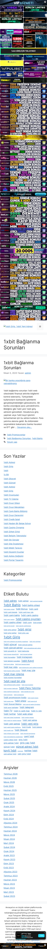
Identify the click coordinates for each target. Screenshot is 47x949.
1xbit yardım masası (27, 717)
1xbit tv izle (36, 711)
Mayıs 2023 (9, 884)
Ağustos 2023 (10, 872)
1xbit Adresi (9, 462)
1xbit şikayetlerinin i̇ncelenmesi (13, 737)
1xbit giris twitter (10, 633)
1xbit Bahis (37, 438)
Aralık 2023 (9, 855)
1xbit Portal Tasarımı (13, 560)
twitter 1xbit (30, 750)
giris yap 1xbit (27, 742)
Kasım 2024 (9, 810)
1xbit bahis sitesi (31, 605)
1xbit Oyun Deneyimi (13, 515)
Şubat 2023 (9, 896)
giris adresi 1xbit (11, 743)
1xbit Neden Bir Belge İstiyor (17, 523)
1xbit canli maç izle (26, 612)
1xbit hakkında (23, 651)
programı (20, 751)
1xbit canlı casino (29, 615)
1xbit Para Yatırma (30, 688)
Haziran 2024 (10, 831)
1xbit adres (10, 600)
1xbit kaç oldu (11, 667)
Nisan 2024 (9, 839)
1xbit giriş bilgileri (35, 641)
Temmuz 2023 (11, 876)
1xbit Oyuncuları (11, 495)
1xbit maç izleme (14, 674)
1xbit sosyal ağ (32, 701)
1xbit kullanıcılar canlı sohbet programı (31, 667)
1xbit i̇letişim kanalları (12, 661)
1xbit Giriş (8, 466)
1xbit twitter (10, 714)
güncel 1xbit (9, 747)
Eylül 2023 (9, 867)
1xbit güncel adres (25, 645)
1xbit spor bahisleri (11, 707)
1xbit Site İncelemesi (13, 544)
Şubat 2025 (9, 798)
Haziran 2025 (10, 790)
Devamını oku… (24, 427)
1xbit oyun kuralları (27, 685)
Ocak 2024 (9, 851)
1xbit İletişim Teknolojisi (15, 536)
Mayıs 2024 (9, 835)
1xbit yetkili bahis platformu (12, 727)
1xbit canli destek (10, 612)
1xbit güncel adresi (13, 648)
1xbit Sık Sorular (11, 540)
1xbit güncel (10, 644)
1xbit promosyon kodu (15, 697)
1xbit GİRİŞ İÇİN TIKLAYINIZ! (23, 51)
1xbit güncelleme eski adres (32, 648)
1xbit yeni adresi (12, 724)
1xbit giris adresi (10, 630)
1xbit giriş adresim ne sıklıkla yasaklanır (16, 641)
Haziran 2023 (10, 880)
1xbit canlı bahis (12, 615)
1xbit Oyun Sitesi (12, 503)
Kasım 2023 (9, 859)
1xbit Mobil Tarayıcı (13, 548)
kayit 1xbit (10, 750)
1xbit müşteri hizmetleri (13, 677)
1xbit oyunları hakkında (11, 688)
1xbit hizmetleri (9, 657)
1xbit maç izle (28, 670)
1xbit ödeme (37, 727)
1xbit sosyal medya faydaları (31, 704)
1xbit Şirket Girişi (12, 531)
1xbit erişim (37, 622)
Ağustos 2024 (10, 823)
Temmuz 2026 (11, 774)
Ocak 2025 (9, 802)
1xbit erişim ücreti (9, 626)
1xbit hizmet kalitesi (26, 654)
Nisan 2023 (9, 888)
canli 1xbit (29, 736)
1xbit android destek (36, 601)
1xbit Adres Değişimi (13, 556)
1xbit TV (8, 710)
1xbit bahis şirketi (9, 609)
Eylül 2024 (9, 819)
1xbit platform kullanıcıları (12, 691)
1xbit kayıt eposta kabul (22, 664)
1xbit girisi (24, 629)
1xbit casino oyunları (28, 619)
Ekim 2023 (9, 863)
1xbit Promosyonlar (16, 435)
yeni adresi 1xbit (10, 754)
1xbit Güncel (10, 483)
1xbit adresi (23, 601)
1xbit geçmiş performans (23, 626)
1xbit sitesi (20, 700)
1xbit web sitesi (25, 714)
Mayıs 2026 (9, 782)
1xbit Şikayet (10, 478)
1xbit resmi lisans (33, 698)
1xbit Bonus (22, 609)
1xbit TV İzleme (11, 499)
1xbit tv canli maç (22, 711)
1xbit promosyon (19, 695)
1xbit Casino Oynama (14, 527)
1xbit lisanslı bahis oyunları (12, 671)
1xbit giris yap (23, 633)
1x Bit (6, 474)
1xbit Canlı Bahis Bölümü (15, 511)
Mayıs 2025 (9, 794)
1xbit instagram (24, 657)
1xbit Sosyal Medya (12, 704)
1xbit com (27, 622)
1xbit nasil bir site (14, 681)
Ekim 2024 (9, 815)
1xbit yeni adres (30, 720)
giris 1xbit (23, 739)
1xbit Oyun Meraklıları (14, 507)
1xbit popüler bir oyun (27, 691)
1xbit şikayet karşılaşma (27, 733)
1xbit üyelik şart (8, 730)
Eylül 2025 (9, 786)
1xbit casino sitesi (12, 622)
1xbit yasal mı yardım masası (12, 720)
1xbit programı (8, 695)
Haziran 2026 (10, 778)
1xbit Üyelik (26, 727)
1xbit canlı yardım (9, 619)
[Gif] (23, 137)
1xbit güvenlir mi (10, 651)
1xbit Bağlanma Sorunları (19, 365)
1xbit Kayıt (27, 660)
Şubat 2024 (9, 847)
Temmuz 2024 (11, 827)
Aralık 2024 (9, 806)
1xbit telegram (27, 707)
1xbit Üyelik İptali (12, 519)
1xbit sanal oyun (8, 701)
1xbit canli (33, 609)
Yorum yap (12, 442)
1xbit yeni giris (29, 723)
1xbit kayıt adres (9, 664)
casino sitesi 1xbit (10, 740)
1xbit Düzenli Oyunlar (14, 552)
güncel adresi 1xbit (27, 746)
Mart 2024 (9, 843)
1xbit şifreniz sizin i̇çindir (11, 733)
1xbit (6, 470)
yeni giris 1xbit (24, 754)
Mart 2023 (9, 892)
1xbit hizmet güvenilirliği (11, 654)
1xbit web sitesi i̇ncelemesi (12, 717)
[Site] (23, 85)
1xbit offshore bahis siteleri (12, 685)
